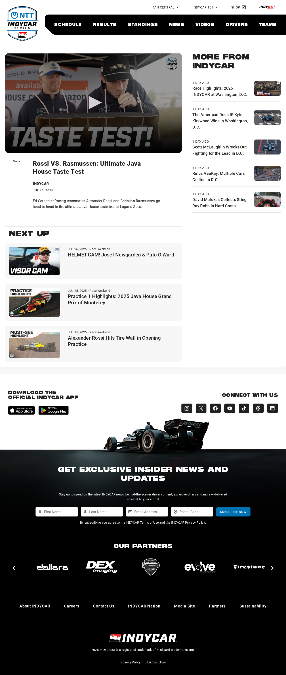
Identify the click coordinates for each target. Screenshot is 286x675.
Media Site (184, 606)
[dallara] (50, 567)
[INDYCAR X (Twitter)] (201, 408)
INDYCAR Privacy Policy (188, 522)
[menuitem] (68, 24)
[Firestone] (247, 567)
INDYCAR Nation (144, 606)
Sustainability (253, 606)
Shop (235, 7)
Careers (71, 606)
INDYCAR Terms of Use (142, 522)
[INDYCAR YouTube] (229, 408)
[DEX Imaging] (99, 567)
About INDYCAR (34, 606)
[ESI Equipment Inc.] (148, 567)
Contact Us (103, 606)
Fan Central (164, 7)
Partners (217, 606)
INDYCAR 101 (203, 7)
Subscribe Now (233, 512)
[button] (14, 568)
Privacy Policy (130, 662)
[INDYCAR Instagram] (186, 408)
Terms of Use (156, 662)
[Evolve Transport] (197, 567)
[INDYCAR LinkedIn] (272, 408)
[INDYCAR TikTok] (244, 408)
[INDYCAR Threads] (258, 408)
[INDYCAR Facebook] (215, 408)
